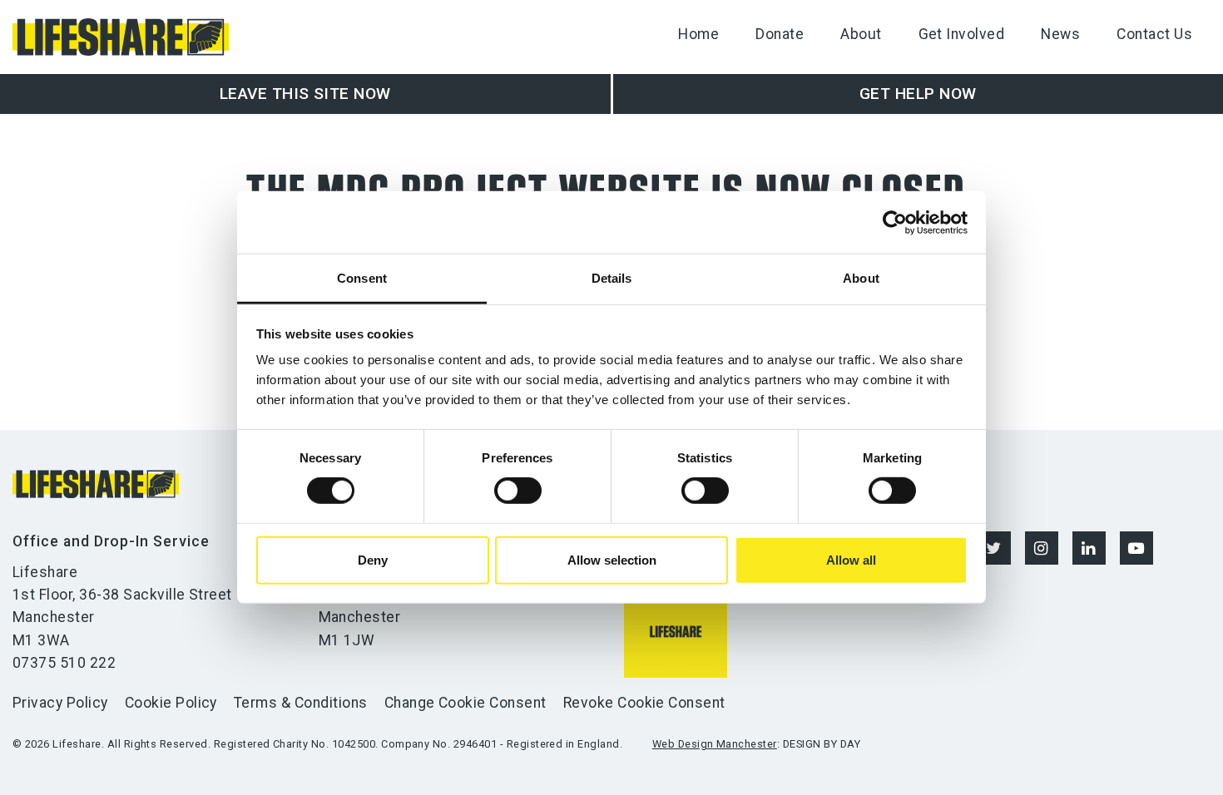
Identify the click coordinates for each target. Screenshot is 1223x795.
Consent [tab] (362, 278)
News (1060, 34)
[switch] (518, 490)
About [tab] (861, 278)
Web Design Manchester (714, 744)
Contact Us (1154, 34)
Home (698, 34)
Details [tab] (612, 278)
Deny (373, 560)
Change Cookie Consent (465, 702)
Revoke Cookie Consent (644, 702)
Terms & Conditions (301, 702)
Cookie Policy (171, 702)
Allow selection (611, 560)
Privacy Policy (60, 702)
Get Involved (961, 34)
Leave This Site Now (305, 93)
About (860, 34)
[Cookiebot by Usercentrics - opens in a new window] (895, 222)
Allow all (851, 560)
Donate (779, 34)
